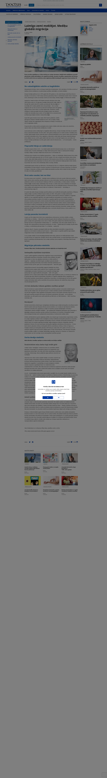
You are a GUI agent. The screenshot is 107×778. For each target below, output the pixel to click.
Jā (47, 397)
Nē (58, 397)
